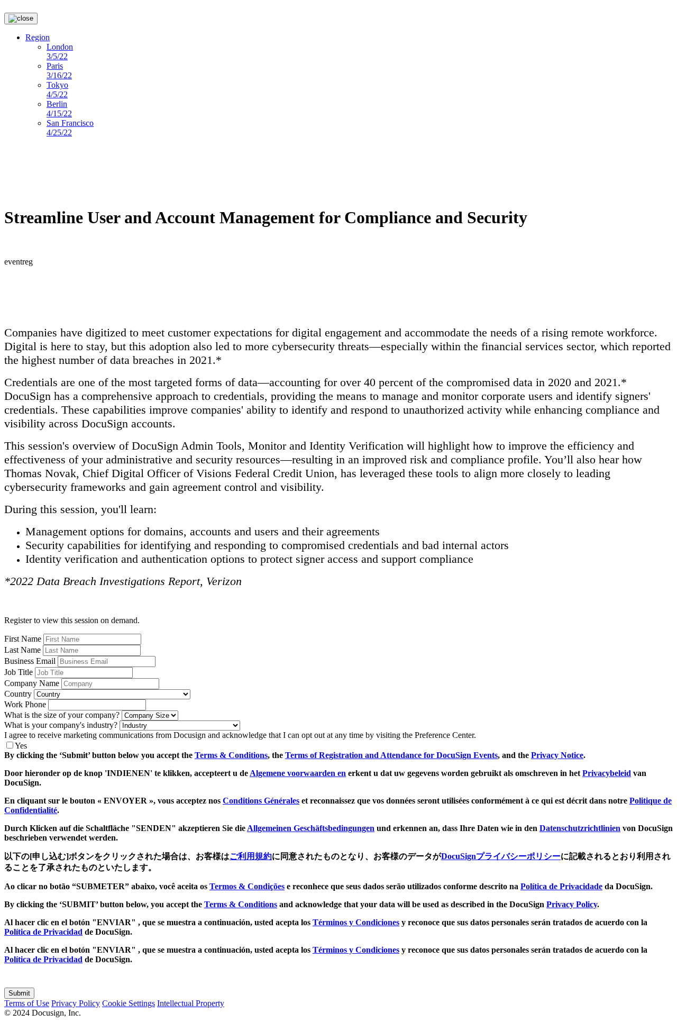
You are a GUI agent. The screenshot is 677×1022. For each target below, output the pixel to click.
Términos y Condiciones (356, 922)
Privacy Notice (557, 755)
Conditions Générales (261, 800)
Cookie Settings (128, 1003)
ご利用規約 (251, 856)
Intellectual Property (190, 1003)
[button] (19, 993)
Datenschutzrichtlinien (579, 828)
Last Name (22, 649)
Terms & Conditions (231, 755)
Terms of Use (26, 1003)
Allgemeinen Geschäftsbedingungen (310, 828)
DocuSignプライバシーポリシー (501, 856)
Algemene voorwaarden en (298, 773)
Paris (59, 70)
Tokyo (57, 89)
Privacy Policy (571, 904)
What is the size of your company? (62, 714)
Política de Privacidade (561, 886)
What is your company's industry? (60, 724)
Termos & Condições (247, 886)
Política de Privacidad (43, 931)
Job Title (18, 672)
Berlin (59, 108)
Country (18, 693)
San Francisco (70, 127)
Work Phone (25, 704)
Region (37, 37)
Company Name (31, 683)
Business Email (30, 660)
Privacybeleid (606, 773)
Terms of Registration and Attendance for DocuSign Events (391, 755)
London (60, 51)
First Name (22, 638)
